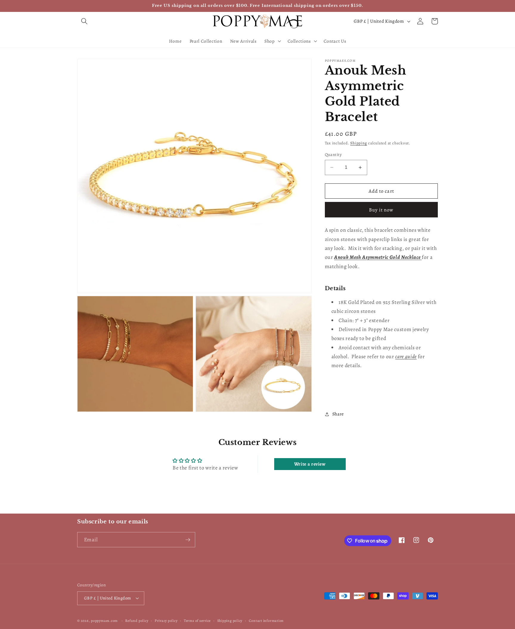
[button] (84, 21)
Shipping (358, 143)
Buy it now (381, 209)
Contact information (266, 620)
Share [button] (338, 414)
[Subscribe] (188, 540)
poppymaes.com (104, 620)
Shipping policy (230, 620)
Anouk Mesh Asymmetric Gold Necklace (378, 257)
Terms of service (197, 620)
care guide (406, 356)
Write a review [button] (310, 464)
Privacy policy (166, 620)
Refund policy (136, 620)
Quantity (333, 154)
